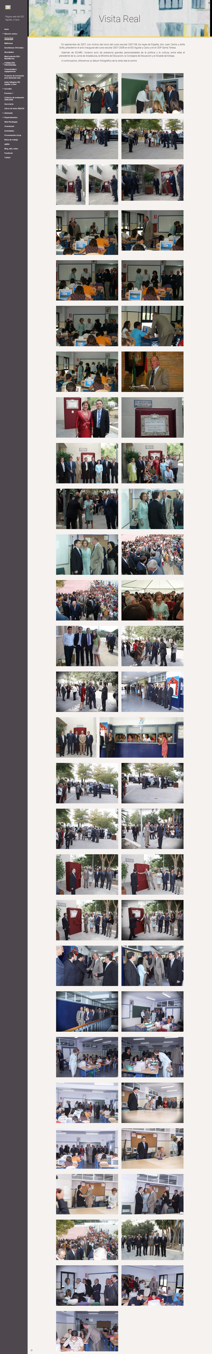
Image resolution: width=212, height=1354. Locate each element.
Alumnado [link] (8, 113)
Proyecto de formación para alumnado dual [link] (14, 77)
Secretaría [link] (8, 104)
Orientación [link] (9, 126)
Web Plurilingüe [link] (10, 122)
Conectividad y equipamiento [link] (10, 70)
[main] (120, 19)
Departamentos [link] (11, 117)
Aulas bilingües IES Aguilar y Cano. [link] (12, 83)
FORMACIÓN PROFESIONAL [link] (10, 64)
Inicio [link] (6, 29)
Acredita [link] (8, 89)
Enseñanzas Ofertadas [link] (14, 48)
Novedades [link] (9, 52)
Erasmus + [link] (8, 93)
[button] (209, 3)
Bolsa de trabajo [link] (11, 140)
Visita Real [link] (8, 38)
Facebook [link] (8, 153)
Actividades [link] (9, 131)
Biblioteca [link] (8, 43)
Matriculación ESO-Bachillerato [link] (12, 57)
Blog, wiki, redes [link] (11, 149)
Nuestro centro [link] (10, 34)
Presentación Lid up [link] (12, 135)
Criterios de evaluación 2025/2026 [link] (14, 99)
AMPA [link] (6, 144)
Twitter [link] (7, 158)
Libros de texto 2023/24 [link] (14, 108)
